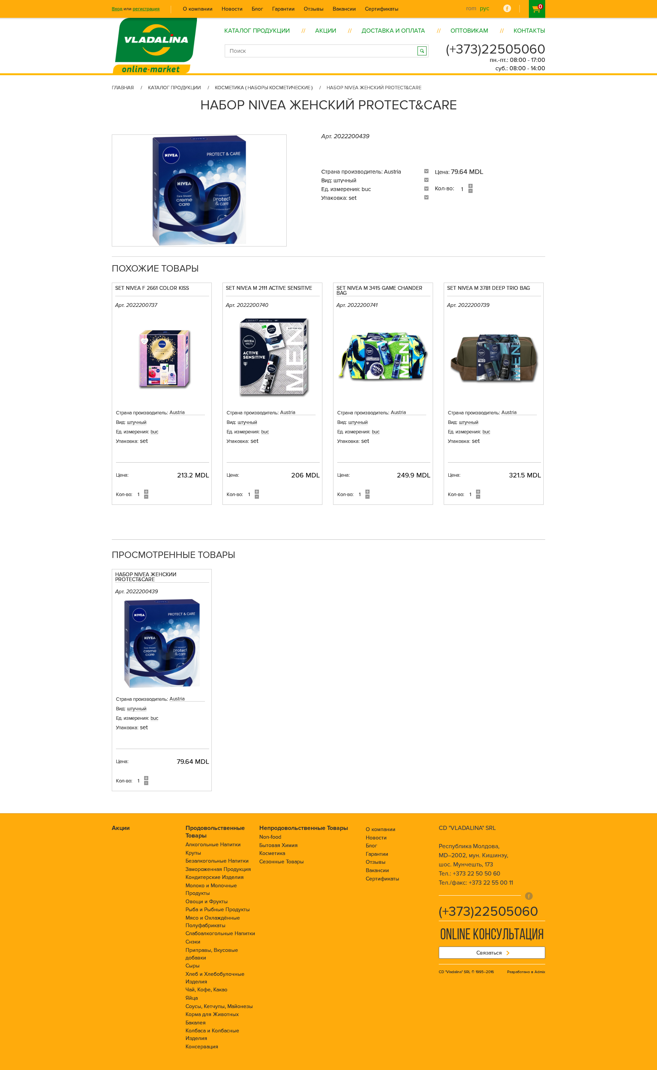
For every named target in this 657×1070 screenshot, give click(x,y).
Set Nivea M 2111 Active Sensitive (269, 288)
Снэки (193, 942)
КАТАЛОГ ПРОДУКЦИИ (257, 31)
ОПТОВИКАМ (469, 31)
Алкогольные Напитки (213, 844)
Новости (232, 9)
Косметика (272, 853)
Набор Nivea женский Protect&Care (145, 577)
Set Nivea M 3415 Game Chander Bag (379, 291)
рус (484, 8)
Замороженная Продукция (218, 869)
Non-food (270, 837)
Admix (540, 972)
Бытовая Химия (278, 845)
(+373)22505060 (495, 49)
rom (471, 8)
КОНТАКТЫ (529, 31)
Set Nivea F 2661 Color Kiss (152, 288)
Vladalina (155, 37)
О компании (198, 9)
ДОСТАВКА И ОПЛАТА (393, 31)
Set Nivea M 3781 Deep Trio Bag (488, 288)
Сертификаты (381, 9)
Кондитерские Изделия (215, 877)
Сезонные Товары (281, 861)
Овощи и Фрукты (207, 901)
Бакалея (196, 1022)
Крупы (193, 853)
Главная (123, 88)
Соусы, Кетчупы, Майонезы (219, 1006)
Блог (257, 9)
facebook (507, 8)
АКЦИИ (325, 31)
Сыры (193, 966)
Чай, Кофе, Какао (206, 989)
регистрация (146, 9)
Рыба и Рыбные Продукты (218, 909)
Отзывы (314, 9)
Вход (117, 9)
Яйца (192, 998)
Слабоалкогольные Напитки (220, 933)
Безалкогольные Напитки (217, 861)
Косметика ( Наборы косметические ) (264, 88)
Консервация (202, 1046)
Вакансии (344, 9)
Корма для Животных (212, 1014)
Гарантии (283, 9)
